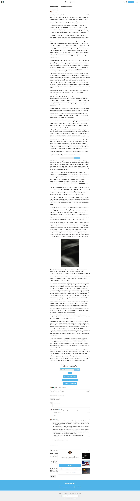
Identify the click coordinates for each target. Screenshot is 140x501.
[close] (80, 451)
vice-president (81, 139)
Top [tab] (51, 450)
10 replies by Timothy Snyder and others (61, 440)
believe (53, 148)
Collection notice (78, 493)
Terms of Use (75, 467)
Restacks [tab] (57, 399)
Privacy (70, 493)
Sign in (136, 2)
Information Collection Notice (69, 469)
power (87, 137)
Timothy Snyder (58, 456)
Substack (64, 498)
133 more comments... (54, 444)
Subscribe (131, 2)
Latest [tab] (54, 450)
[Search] (124, 2)
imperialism (79, 69)
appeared (79, 63)
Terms (73, 493)
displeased (82, 183)
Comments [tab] (53, 399)
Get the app (75, 495)
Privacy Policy (78, 469)
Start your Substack (67, 495)
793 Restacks (64, 387)
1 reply (55, 415)
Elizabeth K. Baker (55, 409)
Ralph (53, 419)
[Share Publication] (126, 2)
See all (52, 476)
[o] (85, 456)
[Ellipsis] (89, 409)
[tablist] (55, 399)
